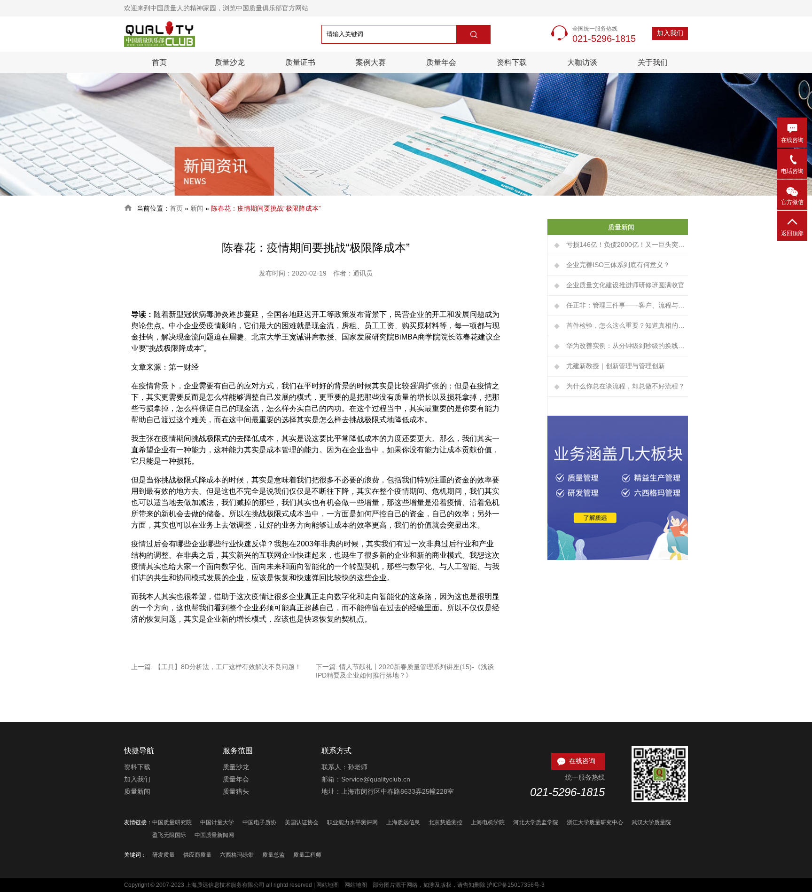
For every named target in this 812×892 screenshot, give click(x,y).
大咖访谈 (582, 62)
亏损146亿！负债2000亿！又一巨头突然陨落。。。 (627, 244)
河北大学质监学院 (535, 822)
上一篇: (143, 667)
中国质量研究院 (172, 822)
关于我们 (653, 62)
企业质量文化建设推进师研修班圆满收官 (625, 285)
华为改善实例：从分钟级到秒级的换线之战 (627, 345)
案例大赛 (371, 62)
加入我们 (670, 33)
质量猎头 (236, 791)
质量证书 (300, 62)
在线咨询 (575, 761)
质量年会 (441, 62)
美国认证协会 (302, 822)
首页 (159, 62)
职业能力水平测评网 (352, 822)
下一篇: (327, 667)
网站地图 (327, 885)
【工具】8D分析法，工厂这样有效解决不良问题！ (228, 667)
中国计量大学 (217, 822)
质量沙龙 (230, 62)
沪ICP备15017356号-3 (516, 885)
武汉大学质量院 (651, 822)
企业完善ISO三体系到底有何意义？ (618, 264)
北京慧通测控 (445, 822)
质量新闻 (137, 791)
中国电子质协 (259, 822)
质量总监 (273, 855)
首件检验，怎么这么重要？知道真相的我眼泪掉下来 (627, 325)
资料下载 (512, 62)
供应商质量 (197, 855)
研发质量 (163, 855)
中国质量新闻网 (214, 835)
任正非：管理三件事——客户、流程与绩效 (627, 305)
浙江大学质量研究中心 (595, 822)
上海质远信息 (403, 822)
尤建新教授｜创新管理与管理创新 (615, 366)
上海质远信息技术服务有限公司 (225, 885)
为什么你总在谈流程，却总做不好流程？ (625, 386)
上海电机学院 (488, 822)
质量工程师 (307, 855)
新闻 (196, 208)
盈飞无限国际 (169, 835)
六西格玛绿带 (237, 855)
